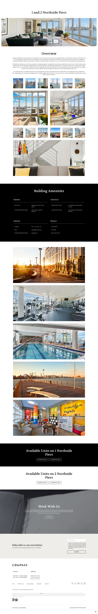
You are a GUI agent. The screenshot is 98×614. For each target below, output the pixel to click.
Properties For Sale (42, 459)
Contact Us (47, 583)
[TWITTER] (82, 583)
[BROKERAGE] (85, 583)
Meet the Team (20, 583)
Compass (41, 593)
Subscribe (76, 551)
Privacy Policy (70, 548)
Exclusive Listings (30, 583)
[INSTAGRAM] (75, 583)
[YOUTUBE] (78, 583)
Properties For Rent (55, 459)
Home (13, 583)
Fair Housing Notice (15, 589)
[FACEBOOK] (72, 583)
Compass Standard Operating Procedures (26, 589)
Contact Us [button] (49, 517)
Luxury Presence (22, 607)
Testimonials (39, 583)
